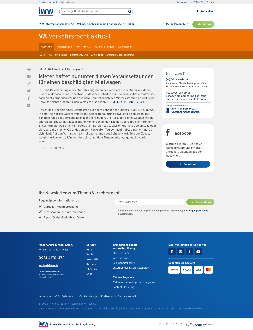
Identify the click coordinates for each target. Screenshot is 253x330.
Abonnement (125, 47)
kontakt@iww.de (48, 265)
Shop (131, 24)
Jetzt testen (203, 24)
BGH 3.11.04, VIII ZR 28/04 (124, 102)
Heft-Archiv (83, 47)
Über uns (91, 269)
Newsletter (93, 259)
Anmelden (206, 11)
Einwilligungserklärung (196, 210)
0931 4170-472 (52, 258)
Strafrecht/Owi (79, 55)
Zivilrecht (97, 55)
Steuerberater (120, 253)
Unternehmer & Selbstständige (130, 268)
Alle (42, 55)
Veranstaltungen (104, 47)
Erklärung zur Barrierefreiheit (118, 296)
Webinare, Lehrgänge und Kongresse (133, 282)
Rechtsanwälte (121, 258)
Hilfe (212, 2)
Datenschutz (69, 296)
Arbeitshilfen (64, 47)
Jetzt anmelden (200, 202)
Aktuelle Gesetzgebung (120, 55)
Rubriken (46, 47)
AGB (56, 296)
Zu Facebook (188, 164)
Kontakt (91, 254)
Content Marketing (123, 287)
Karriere (91, 264)
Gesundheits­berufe (123, 263)
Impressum (45, 296)
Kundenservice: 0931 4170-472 (192, 2)
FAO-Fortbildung (57, 55)
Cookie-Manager (89, 296)
